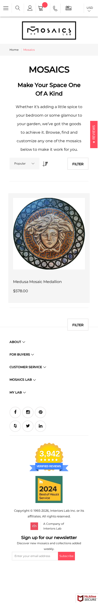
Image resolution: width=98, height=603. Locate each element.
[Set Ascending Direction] (44, 162)
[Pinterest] (40, 412)
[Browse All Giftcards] (68, 8)
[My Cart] (43, 9)
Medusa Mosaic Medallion (37, 281)
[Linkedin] (40, 426)
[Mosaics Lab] (49, 30)
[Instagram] (28, 412)
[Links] (30, 8)
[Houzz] (15, 426)
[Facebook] (15, 412)
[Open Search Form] (18, 8)
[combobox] (24, 163)
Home (14, 49)
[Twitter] (28, 426)
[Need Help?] (55, 9)
